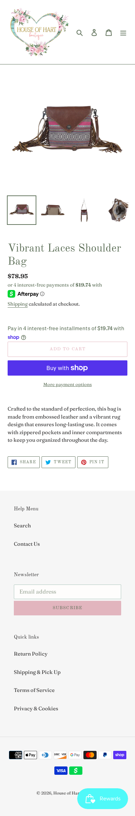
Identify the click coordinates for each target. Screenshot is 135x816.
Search (22, 525)
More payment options (67, 384)
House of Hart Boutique (76, 793)
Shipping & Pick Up (37, 672)
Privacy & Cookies (36, 708)
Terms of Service (34, 690)
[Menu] (123, 32)
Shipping (18, 304)
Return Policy (30, 653)
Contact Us (27, 544)
